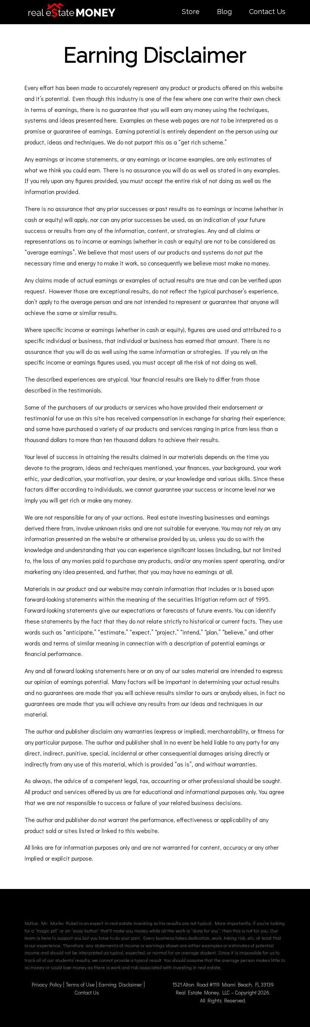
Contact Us (267, 12)
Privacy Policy (47, 984)
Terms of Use (80, 984)
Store (191, 12)
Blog (224, 12)
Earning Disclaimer (120, 984)
